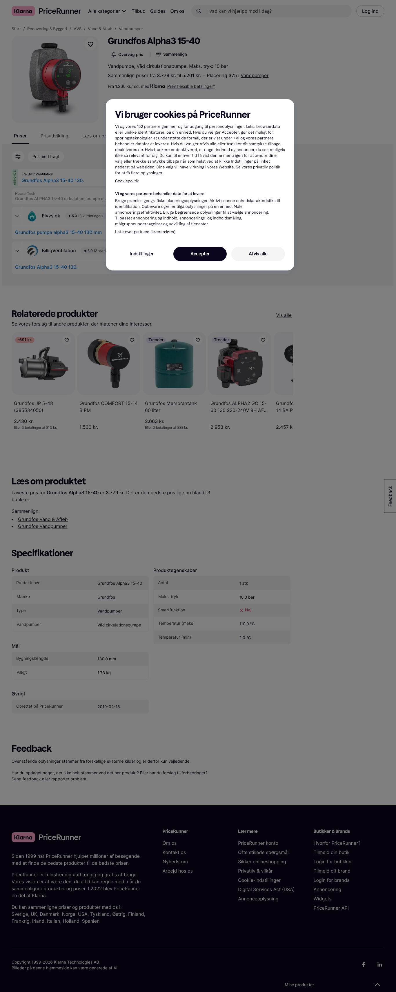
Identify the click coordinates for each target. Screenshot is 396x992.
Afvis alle (258, 254)
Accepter (200, 254)
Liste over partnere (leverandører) (145, 232)
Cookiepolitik (127, 181)
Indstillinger (142, 254)
